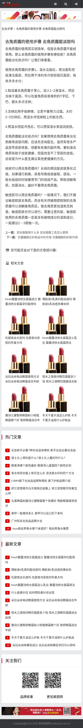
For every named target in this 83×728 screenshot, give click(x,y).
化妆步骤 (7, 28)
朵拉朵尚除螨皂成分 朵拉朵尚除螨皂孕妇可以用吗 (43, 645)
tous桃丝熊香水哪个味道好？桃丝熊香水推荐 (40, 528)
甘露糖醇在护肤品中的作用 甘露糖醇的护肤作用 (48, 237)
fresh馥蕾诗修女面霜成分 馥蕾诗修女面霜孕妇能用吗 (21, 275)
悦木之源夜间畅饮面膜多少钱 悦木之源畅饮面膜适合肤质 (60, 353)
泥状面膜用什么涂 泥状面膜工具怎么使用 (42, 232)
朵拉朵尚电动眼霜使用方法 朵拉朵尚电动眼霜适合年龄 (23, 353)
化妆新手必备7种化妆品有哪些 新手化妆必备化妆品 (43, 450)
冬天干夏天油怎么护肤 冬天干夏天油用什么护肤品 (60, 392)
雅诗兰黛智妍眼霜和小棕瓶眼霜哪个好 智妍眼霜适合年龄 (23, 392)
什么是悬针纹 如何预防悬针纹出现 (32, 592)
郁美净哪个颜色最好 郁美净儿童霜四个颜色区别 (41, 465)
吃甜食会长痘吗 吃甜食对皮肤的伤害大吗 (37, 577)
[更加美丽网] (15, 4)
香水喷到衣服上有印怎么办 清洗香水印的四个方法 (42, 473)
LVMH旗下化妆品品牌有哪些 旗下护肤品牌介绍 (41, 480)
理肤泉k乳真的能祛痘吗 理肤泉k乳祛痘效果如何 (41, 569)
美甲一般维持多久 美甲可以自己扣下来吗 (37, 513)
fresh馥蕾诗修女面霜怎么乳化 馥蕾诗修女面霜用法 (58, 314)
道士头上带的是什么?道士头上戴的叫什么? (38, 457)
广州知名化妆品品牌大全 (26, 520)
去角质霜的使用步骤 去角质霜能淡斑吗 (40, 28)
